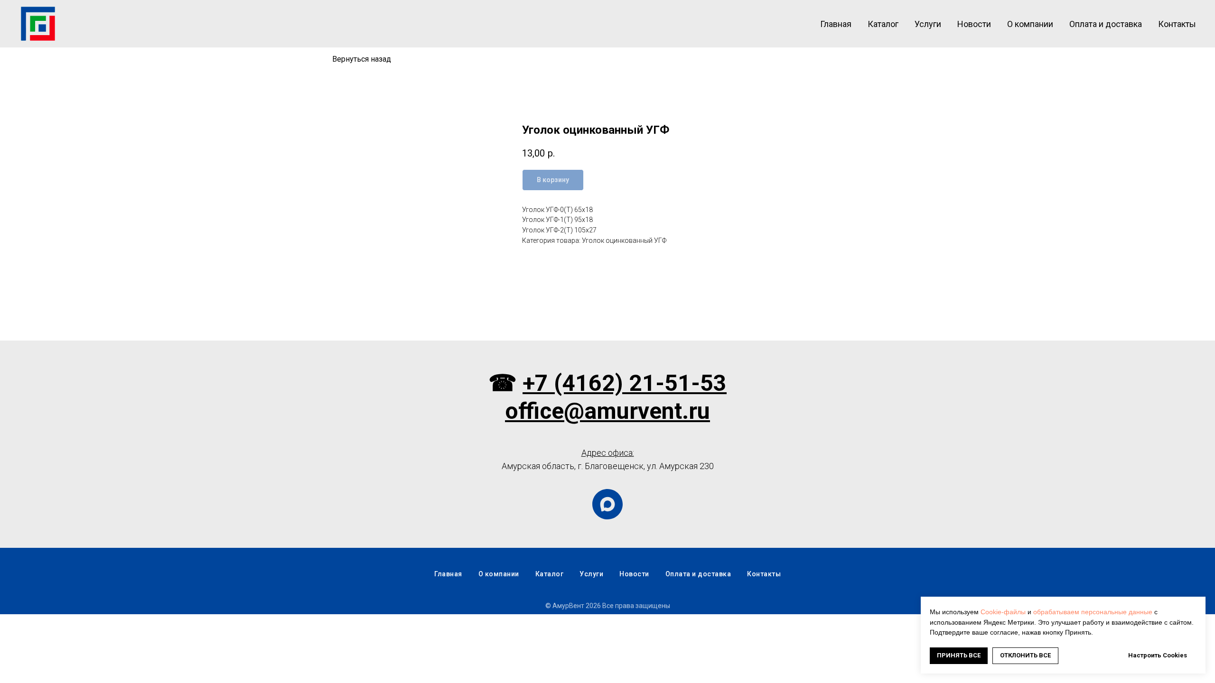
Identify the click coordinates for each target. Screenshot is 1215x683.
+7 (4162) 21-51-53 (625, 383)
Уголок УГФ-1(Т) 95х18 (557, 219)
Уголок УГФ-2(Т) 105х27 (559, 230)
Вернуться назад (361, 59)
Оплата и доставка (1105, 24)
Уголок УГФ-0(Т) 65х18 (557, 209)
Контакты (1177, 24)
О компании (1030, 24)
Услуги (928, 24)
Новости (974, 24)
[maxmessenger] (607, 504)
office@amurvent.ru (607, 411)
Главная (835, 24)
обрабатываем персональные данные (1092, 612)
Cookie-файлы (1003, 612)
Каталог (883, 24)
